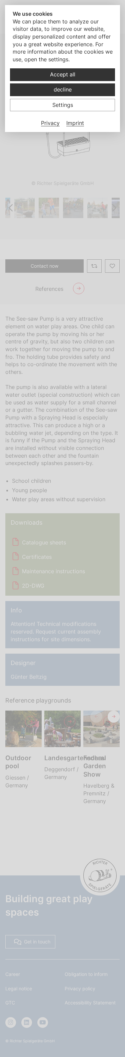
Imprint (75, 123)
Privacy (50, 123)
